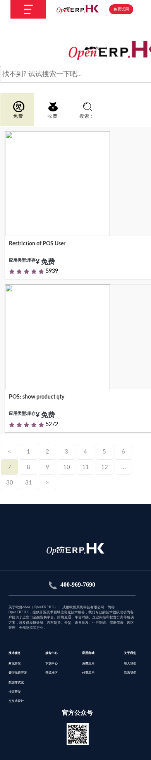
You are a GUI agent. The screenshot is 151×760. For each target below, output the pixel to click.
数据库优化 (16, 682)
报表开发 (15, 691)
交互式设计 (16, 701)
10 (66, 467)
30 (9, 483)
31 (28, 483)
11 (85, 467)
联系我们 (130, 672)
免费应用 (88, 663)
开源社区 (51, 672)
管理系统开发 (18, 672)
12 (104, 467)
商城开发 (15, 663)
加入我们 (130, 663)
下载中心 (51, 663)
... (123, 467)
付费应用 (88, 672)
